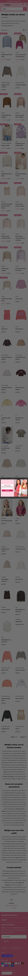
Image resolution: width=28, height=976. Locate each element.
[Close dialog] (26, 480)
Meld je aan (7, 490)
